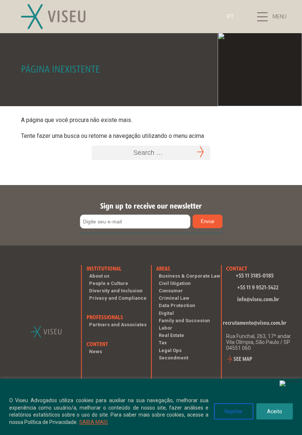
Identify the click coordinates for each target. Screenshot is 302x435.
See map (242, 358)
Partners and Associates (118, 324)
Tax (163, 342)
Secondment (173, 358)
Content (97, 344)
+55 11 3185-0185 (255, 275)
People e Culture (108, 283)
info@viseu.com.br (258, 299)
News (95, 351)
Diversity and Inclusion (116, 290)
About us (99, 276)
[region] (151, 407)
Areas (163, 268)
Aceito (274, 411)
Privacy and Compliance (118, 298)
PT (230, 17)
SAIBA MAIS (93, 422)
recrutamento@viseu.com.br (255, 322)
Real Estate (171, 335)
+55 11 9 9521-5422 (257, 287)
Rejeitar (234, 411)
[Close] (289, 383)
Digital (166, 313)
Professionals (105, 317)
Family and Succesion (184, 320)
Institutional (104, 268)
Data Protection (177, 305)
